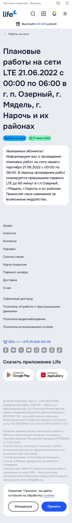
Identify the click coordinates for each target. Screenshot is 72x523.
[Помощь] (67, 3)
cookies (48, 495)
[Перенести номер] (43, 14)
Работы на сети (18, 34)
